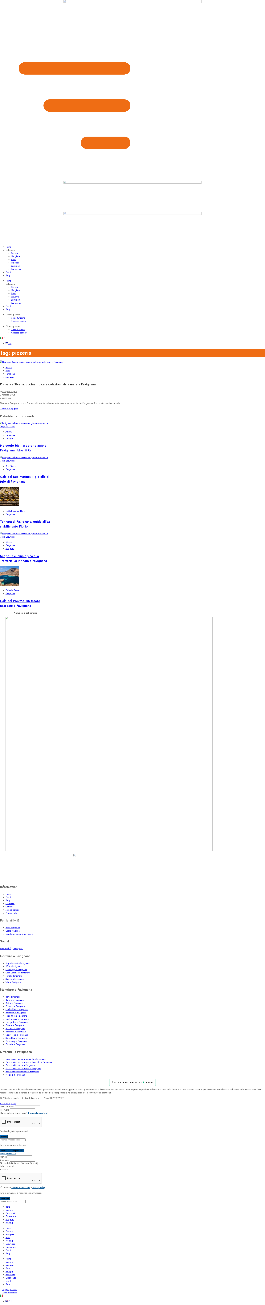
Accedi (3, 1103)
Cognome (4, 1160)
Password (4, 1109)
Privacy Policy (38, 1187)
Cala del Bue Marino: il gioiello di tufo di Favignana (25, 479)
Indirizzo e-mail (7, 1106)
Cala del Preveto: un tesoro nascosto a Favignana (20, 603)
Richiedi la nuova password (12, 1151)
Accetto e (24, 1187)
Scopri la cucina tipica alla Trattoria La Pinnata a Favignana (23, 558)
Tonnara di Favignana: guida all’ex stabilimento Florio (25, 524)
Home (8, 246)
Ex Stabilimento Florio (15, 511)
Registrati (11, 1103)
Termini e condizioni (20, 1187)
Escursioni (15, 265)
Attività (9, 367)
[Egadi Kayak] (109, 850)
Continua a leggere (9, 408)
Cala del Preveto (13, 590)
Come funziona (18, 317)
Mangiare (15, 256)
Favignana (10, 373)
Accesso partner (18, 321)
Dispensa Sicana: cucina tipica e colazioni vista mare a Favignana (48, 384)
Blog (8, 275)
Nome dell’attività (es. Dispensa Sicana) (18, 1163)
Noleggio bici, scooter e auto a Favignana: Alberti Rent (23, 448)
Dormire (14, 253)
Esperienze (16, 269)
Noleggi (15, 262)
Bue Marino (11, 466)
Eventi (8, 272)
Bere (13, 259)
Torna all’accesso (8, 1153)
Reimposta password (37, 1113)
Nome (3, 1156)
